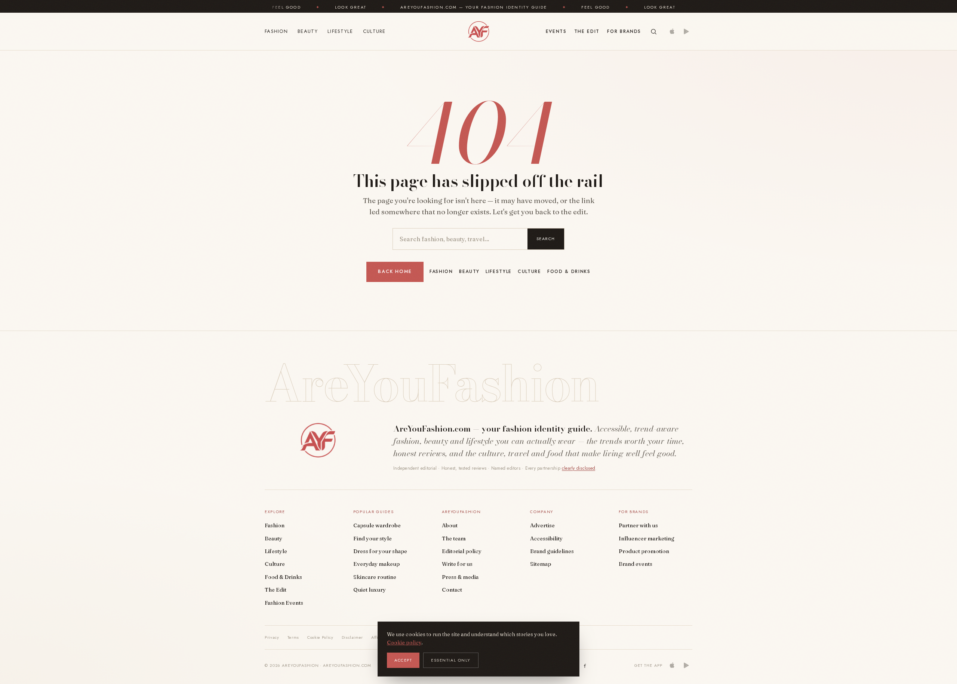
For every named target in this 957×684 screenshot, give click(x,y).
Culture (374, 31)
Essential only (451, 660)
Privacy (272, 637)
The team (454, 538)
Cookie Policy (320, 637)
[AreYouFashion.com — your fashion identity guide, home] (478, 31)
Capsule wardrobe (377, 525)
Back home (395, 271)
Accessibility (546, 538)
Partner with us (638, 525)
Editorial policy (461, 551)
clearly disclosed (578, 468)
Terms (293, 637)
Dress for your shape (380, 551)
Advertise (542, 525)
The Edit (587, 31)
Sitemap (540, 564)
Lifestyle (340, 31)
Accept (403, 660)
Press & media (460, 577)
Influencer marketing (646, 538)
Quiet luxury (369, 589)
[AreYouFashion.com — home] (318, 440)
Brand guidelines (552, 551)
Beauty (308, 31)
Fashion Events (284, 602)
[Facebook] (585, 665)
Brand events (635, 564)
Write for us (457, 564)
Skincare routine (374, 577)
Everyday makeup (376, 564)
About (450, 525)
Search (545, 239)
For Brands (624, 31)
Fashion (276, 31)
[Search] (654, 32)
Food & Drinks (569, 271)
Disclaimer (352, 637)
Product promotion (644, 551)
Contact (452, 589)
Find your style (372, 538)
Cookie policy (404, 642)
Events (556, 31)
